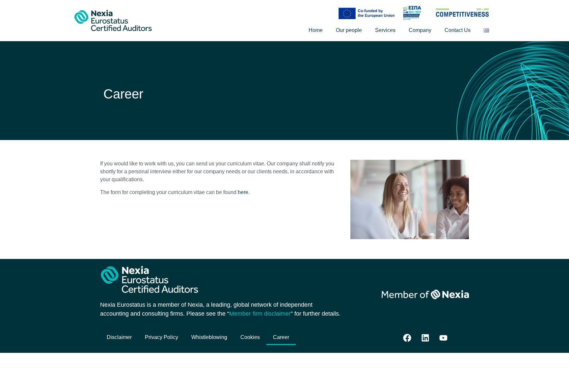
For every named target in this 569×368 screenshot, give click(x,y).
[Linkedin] (425, 338)
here (243, 192)
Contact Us (458, 30)
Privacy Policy (161, 337)
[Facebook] (407, 338)
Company (420, 30)
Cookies (250, 337)
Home (316, 30)
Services (385, 30)
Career (281, 337)
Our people (349, 30)
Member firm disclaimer (260, 313)
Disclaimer (119, 337)
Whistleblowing (209, 337)
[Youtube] (443, 338)
